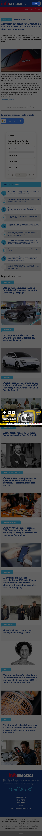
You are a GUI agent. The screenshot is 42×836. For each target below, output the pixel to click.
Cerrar (36, 3)
